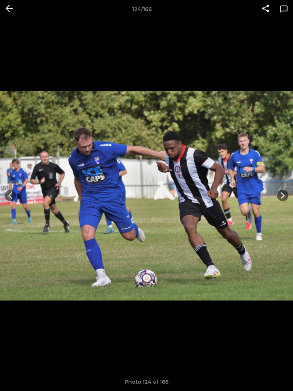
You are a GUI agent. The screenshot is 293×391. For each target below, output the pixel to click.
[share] (265, 9)
